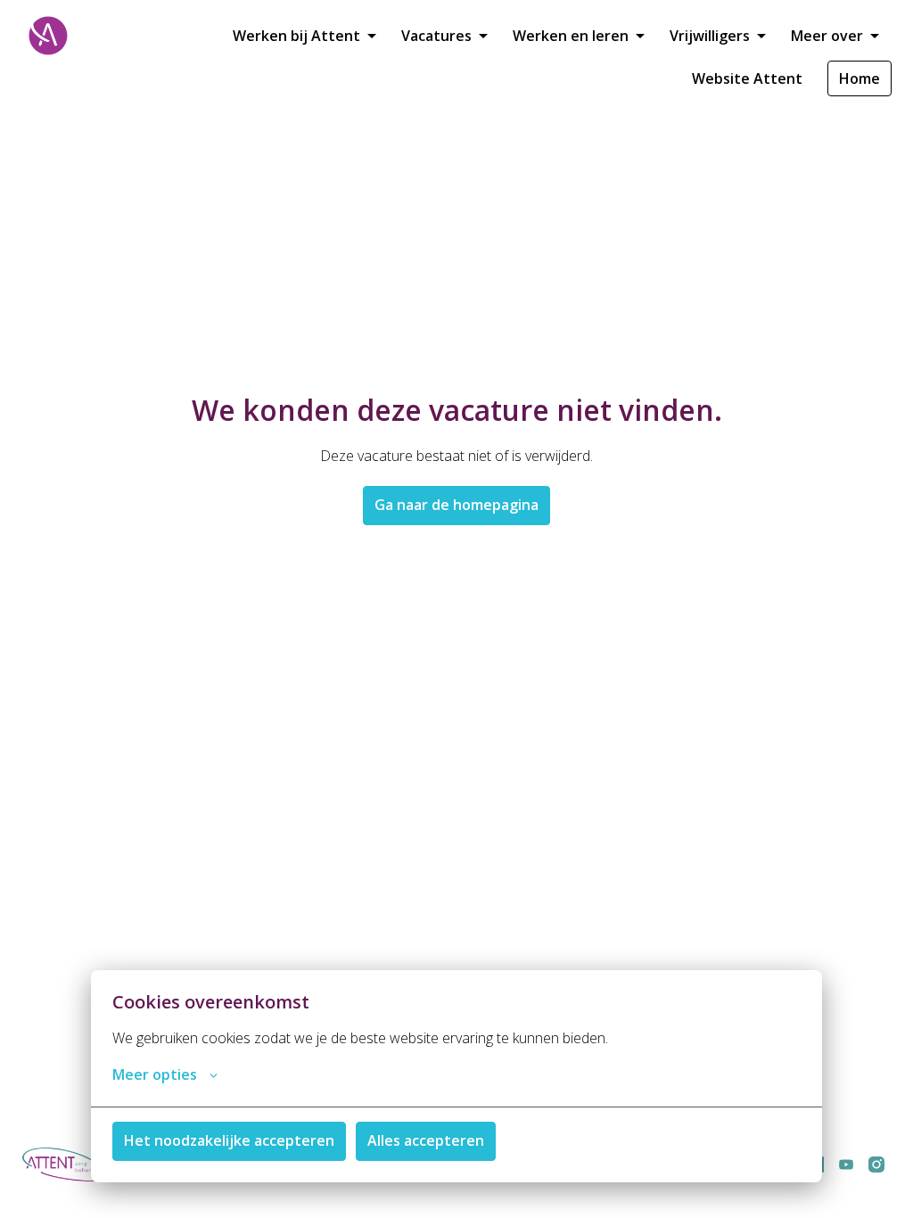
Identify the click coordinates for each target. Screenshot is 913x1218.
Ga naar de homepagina (456, 504)
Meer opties (154, 1074)
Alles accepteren (425, 1140)
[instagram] (876, 1164)
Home (859, 78)
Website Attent (747, 78)
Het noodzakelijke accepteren (229, 1140)
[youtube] (846, 1164)
